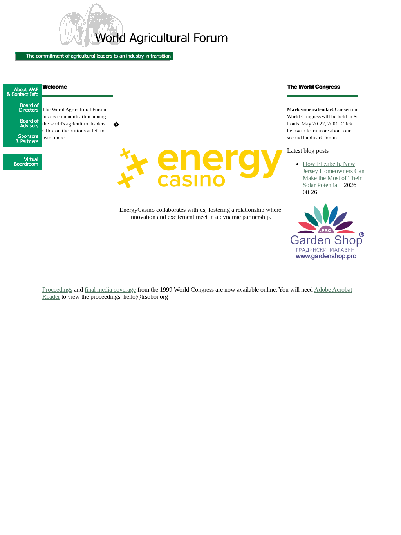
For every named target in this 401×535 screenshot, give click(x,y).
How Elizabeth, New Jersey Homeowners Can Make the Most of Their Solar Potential (334, 174)
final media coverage (110, 289)
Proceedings (57, 289)
